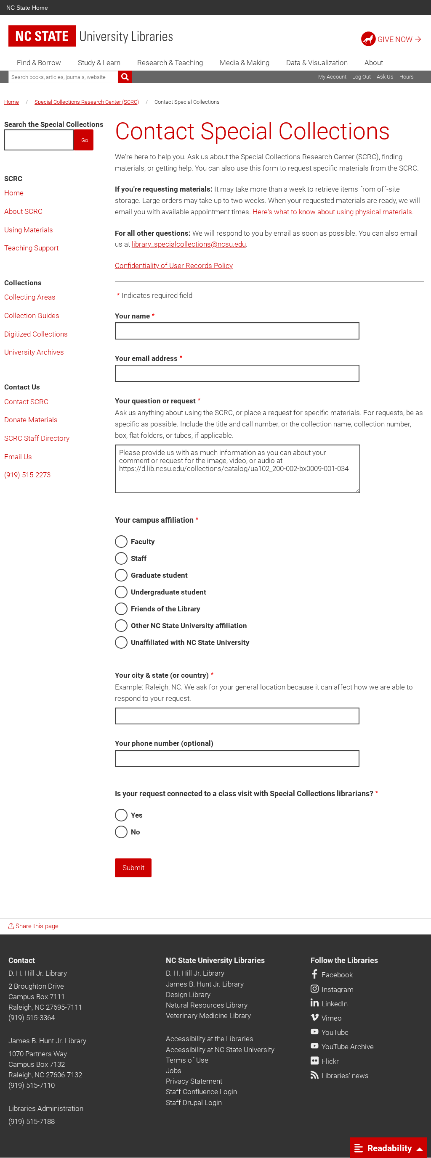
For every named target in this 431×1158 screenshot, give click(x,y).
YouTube (334, 1032)
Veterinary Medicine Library (208, 1015)
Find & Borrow (39, 62)
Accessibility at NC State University (220, 1049)
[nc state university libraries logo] (90, 36)
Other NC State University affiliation (189, 625)
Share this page (36, 926)
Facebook (336, 975)
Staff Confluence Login (201, 1091)
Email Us (18, 457)
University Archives (34, 352)
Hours (406, 77)
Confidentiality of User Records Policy (174, 265)
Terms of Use (187, 1060)
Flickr (329, 1061)
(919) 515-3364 (31, 1017)
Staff (138, 558)
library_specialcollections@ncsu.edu (189, 244)
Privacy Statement (194, 1081)
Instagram (337, 989)
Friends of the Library (165, 609)
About (373, 62)
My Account (332, 77)
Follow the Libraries (344, 960)
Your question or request (155, 401)
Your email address (146, 358)
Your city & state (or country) (162, 675)
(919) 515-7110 (31, 1085)
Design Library (188, 994)
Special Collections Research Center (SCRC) (87, 102)
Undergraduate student (168, 592)
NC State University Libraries (215, 960)
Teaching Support (31, 248)
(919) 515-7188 (31, 1121)
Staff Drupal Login (194, 1102)
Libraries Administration (45, 1108)
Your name (132, 316)
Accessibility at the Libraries (209, 1038)
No (135, 832)
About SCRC (23, 211)
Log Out (361, 77)
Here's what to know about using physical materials (332, 212)
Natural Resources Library (206, 1005)
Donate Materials (31, 420)
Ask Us (385, 77)
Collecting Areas (30, 297)
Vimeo (331, 1018)
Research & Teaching (170, 62)
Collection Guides (31, 315)
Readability (388, 1148)
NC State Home (27, 7)
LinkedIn (334, 1004)
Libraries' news (344, 1075)
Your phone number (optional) (164, 743)
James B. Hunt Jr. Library (47, 1041)
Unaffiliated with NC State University (190, 642)
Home (11, 102)
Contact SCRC (26, 401)
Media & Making (244, 62)
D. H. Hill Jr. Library (37, 973)
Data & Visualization (317, 62)
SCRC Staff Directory (36, 438)
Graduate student (159, 575)
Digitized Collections (36, 334)
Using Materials (28, 230)
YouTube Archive (347, 1046)
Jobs (173, 1070)
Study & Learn (99, 62)
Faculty (143, 541)
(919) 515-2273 (27, 475)
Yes (137, 815)
